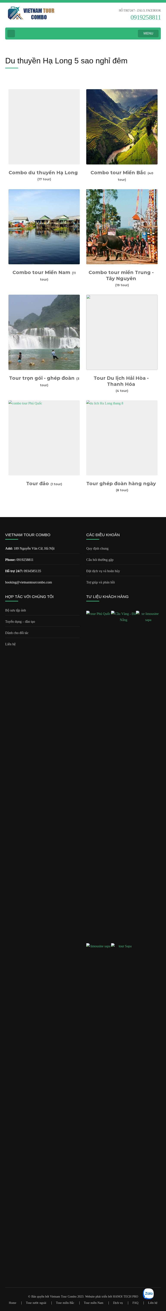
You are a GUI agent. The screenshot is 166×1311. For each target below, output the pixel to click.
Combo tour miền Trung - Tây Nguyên (121, 275)
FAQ (135, 1302)
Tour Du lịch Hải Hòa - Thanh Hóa (121, 381)
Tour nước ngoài (36, 1302)
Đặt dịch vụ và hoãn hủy (103, 571)
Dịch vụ (118, 1302)
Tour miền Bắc (65, 1302)
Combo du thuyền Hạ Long (43, 173)
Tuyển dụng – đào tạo (20, 621)
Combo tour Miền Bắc (118, 173)
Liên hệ (10, 644)
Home (12, 1302)
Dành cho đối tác (17, 633)
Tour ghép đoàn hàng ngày (121, 483)
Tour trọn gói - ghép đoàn (42, 378)
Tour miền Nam (93, 1302)
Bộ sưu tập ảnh (15, 610)
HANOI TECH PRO (125, 1296)
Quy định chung (97, 548)
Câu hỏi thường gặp (99, 560)
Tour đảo (37, 483)
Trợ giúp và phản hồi (100, 582)
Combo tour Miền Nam (41, 272)
